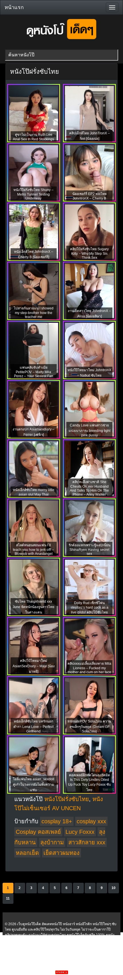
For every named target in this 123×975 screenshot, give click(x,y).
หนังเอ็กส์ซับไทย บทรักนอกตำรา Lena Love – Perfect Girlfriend (33, 726)
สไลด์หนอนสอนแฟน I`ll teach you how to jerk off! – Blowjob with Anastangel (33, 549)
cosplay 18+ (56, 821)
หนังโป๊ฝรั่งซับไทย (66, 799)
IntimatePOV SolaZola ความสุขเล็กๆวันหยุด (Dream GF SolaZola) (89, 726)
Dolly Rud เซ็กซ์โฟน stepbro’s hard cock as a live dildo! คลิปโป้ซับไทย (89, 607)
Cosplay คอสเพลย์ (38, 832)
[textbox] (61, 55)
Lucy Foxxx (80, 832)
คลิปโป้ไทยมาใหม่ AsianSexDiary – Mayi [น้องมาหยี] (34, 666)
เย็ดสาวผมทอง (61, 853)
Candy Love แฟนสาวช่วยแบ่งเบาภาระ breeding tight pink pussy (89, 430)
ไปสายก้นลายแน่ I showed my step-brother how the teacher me (33, 312)
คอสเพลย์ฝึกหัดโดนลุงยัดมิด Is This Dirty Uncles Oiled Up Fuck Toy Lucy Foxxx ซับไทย (89, 782)
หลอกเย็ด (27, 853)
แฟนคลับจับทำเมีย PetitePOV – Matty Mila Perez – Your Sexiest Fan (33, 372)
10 (114, 888)
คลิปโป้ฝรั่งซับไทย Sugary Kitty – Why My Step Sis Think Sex (89, 253)
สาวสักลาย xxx (86, 842)
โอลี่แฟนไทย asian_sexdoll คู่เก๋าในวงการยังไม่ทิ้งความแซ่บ (33, 784)
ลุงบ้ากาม (52, 842)
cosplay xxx (91, 821)
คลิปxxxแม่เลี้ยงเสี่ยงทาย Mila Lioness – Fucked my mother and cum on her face (89, 668)
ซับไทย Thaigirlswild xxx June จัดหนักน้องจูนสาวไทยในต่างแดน (33, 607)
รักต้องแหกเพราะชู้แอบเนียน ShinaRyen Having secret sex (89, 549)
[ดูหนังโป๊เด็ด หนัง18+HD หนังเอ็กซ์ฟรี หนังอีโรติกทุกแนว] (61, 42)
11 (8, 898)
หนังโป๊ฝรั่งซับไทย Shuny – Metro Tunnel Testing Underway (33, 194)
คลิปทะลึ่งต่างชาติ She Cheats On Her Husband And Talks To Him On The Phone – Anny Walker (89, 488)
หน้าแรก (14, 7)
